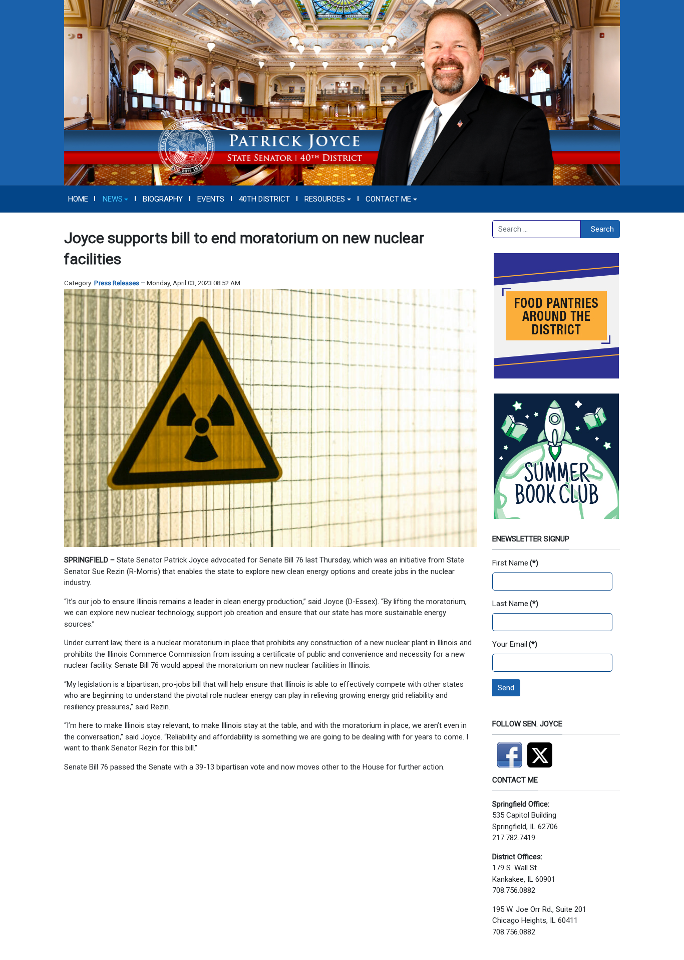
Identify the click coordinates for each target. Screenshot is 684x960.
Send (506, 687)
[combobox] (536, 229)
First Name (515, 562)
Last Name (515, 603)
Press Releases (116, 283)
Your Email (514, 644)
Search (602, 229)
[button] (115, 199)
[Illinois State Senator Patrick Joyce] (342, 92)
